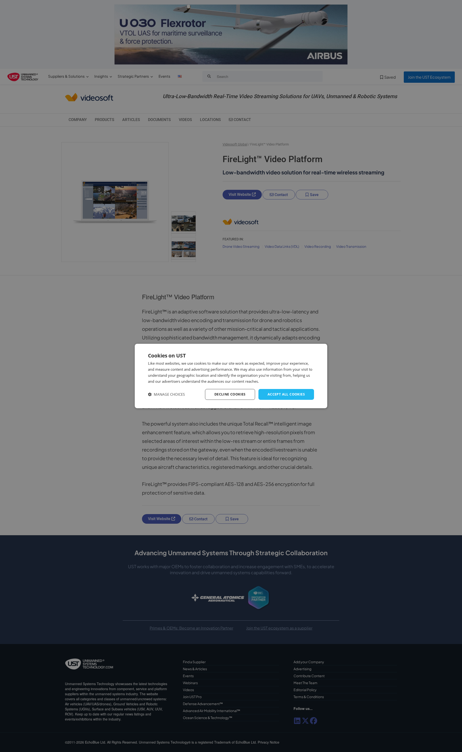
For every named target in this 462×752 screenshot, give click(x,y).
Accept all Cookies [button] (286, 394)
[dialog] (231, 376)
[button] (166, 394)
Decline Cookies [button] (230, 394)
